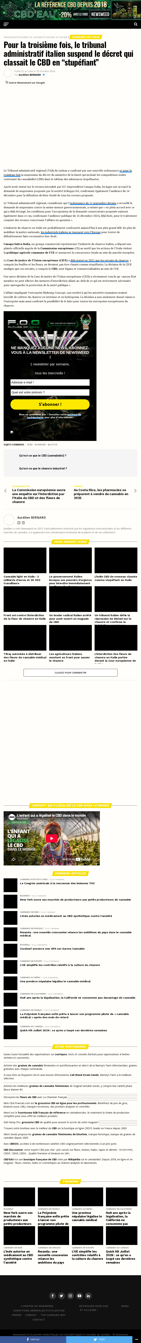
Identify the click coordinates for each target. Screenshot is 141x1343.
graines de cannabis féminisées (49, 1086)
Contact (39, 1319)
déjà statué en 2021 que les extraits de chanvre (99, 260)
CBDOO (14, 1143)
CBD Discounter (13, 1149)
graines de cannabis (30, 1065)
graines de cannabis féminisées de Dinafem (59, 1134)
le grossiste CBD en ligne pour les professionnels (65, 1103)
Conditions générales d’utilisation (38, 1310)
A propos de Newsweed (37, 1306)
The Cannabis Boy (53, 1315)
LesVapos (61, 1054)
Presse (16, 1315)
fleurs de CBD (28, 1097)
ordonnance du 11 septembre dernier (93, 203)
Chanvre (41, 444)
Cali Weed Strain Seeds (84, 1075)
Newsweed (10, 37)
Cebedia (30, 1315)
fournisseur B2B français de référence (42, 1112)
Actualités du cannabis (30, 37)
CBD (30, 444)
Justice (53, 444)
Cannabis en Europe (56, 37)
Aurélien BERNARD (30, 75)
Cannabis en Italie (85, 37)
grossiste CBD (30, 1122)
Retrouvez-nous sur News (104, 1305)
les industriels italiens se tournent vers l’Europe (71, 232)
